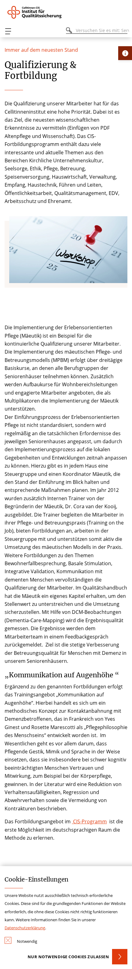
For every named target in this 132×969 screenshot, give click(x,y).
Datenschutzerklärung (25, 927)
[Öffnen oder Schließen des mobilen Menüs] (8, 31)
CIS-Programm (89, 821)
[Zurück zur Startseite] (38, 12)
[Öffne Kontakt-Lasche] (125, 53)
